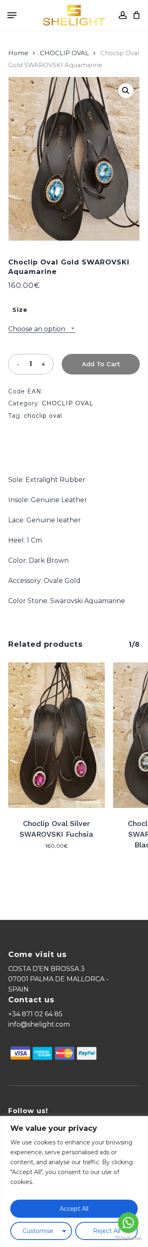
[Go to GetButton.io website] (128, 1238)
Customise (38, 1231)
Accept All (74, 1208)
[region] (74, 1181)
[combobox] (42, 329)
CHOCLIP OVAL (64, 53)
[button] (125, 90)
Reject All (106, 1231)
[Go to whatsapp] (128, 1222)
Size (20, 310)
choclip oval (43, 415)
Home (18, 53)
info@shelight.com (39, 1024)
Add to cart (101, 364)
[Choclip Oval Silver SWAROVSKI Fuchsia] (56, 735)
